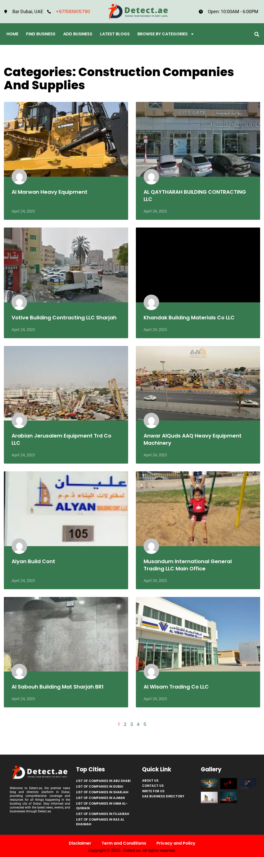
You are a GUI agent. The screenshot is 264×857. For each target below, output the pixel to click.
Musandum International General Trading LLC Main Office (188, 565)
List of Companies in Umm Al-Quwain (102, 805)
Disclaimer (80, 843)
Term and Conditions (124, 843)
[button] (256, 34)
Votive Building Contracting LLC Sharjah (64, 317)
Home (12, 34)
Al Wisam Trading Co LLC (176, 686)
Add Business (77, 34)
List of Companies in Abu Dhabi (103, 781)
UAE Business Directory (163, 796)
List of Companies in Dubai (99, 786)
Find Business (40, 34)
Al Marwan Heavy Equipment (49, 192)
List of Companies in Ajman (100, 798)
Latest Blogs (115, 34)
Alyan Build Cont (33, 561)
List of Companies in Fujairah (102, 814)
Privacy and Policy (175, 843)
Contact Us (153, 785)
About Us (150, 780)
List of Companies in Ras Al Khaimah (100, 821)
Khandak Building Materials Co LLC (189, 317)
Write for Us (153, 791)
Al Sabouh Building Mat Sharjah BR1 (58, 686)
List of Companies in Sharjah (102, 792)
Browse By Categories (162, 34)
